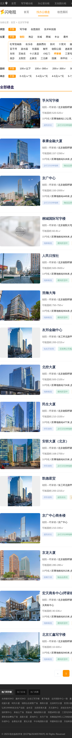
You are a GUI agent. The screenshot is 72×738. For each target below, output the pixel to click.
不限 (12, 29)
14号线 (46, 273)
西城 (48, 36)
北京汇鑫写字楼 (54, 634)
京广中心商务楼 (54, 515)
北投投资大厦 (40, 708)
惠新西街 (41, 44)
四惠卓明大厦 (54, 712)
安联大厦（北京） (55, 441)
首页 (13, 3)
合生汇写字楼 (33, 699)
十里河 (62, 44)
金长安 (29, 708)
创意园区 (62, 12)
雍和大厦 (44, 703)
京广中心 (49, 178)
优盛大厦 (6, 703)
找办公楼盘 (43, 12)
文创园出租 (60, 3)
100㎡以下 (25, 68)
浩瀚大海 (49, 293)
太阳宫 (22, 58)
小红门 (46, 53)
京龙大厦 (49, 552)
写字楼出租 (27, 3)
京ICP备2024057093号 (34, 734)
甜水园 (24, 49)
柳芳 (45, 49)
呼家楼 (57, 53)
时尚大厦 (16, 703)
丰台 (57, 36)
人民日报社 (50, 255)
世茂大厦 (68, 703)
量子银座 (46, 699)
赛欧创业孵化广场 (10, 717)
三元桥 (44, 58)
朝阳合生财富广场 (30, 703)
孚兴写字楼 (50, 100)
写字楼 (23, 29)
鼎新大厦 (24, 717)
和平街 (63, 58)
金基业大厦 (17, 721)
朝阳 (22, 36)
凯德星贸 (49, 478)
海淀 (30, 36)
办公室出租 (44, 3)
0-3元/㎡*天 (26, 76)
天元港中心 (54, 708)
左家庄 (33, 58)
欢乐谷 (29, 44)
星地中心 (34, 717)
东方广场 (44, 717)
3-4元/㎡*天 (42, 76)
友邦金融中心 (52, 330)
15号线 (46, 236)
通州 (65, 36)
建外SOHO (20, 699)
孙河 (52, 44)
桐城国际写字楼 (54, 218)
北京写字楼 (23, 22)
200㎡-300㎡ (59, 68)
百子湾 (13, 49)
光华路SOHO (8, 699)
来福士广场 (19, 712)
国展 (54, 58)
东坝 (12, 53)
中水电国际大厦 (41, 721)
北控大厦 (49, 367)
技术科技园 (50, 29)
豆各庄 (22, 53)
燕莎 (12, 58)
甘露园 (35, 49)
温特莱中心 (7, 712)
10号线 (46, 118)
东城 (39, 36)
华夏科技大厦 (56, 721)
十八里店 (34, 53)
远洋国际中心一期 (60, 699)
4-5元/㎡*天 (58, 76)
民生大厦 (49, 404)
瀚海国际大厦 (40, 712)
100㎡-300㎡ (41, 68)
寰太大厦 (28, 721)
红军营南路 (16, 44)
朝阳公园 (56, 49)
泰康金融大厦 (52, 141)
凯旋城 (29, 712)
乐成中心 (6, 721)
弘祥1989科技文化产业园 (13, 708)
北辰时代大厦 (56, 703)
